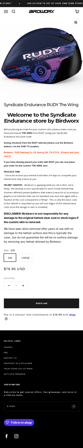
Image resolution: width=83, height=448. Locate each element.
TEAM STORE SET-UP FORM (18, 369)
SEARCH (8, 347)
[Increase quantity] (23, 285)
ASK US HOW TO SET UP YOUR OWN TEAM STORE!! (53, 3)
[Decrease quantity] (9, 285)
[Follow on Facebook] (6, 436)
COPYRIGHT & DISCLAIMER (18, 363)
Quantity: (10, 278)
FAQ (6, 352)
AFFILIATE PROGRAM (14, 374)
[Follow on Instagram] (16, 436)
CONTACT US (10, 358)
